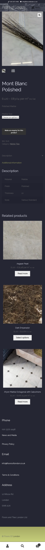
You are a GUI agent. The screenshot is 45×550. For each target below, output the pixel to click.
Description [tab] (7, 156)
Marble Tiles (15, 144)
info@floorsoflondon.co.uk (29, 1)
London (16, 536)
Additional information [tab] (12, 163)
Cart (35, 544)
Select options (22, 337)
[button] (39, 15)
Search (22, 546)
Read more (22, 273)
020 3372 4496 (14, 1)
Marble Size (7, 114)
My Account (7, 546)
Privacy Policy (8, 444)
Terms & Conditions (10, 475)
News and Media (9, 435)
